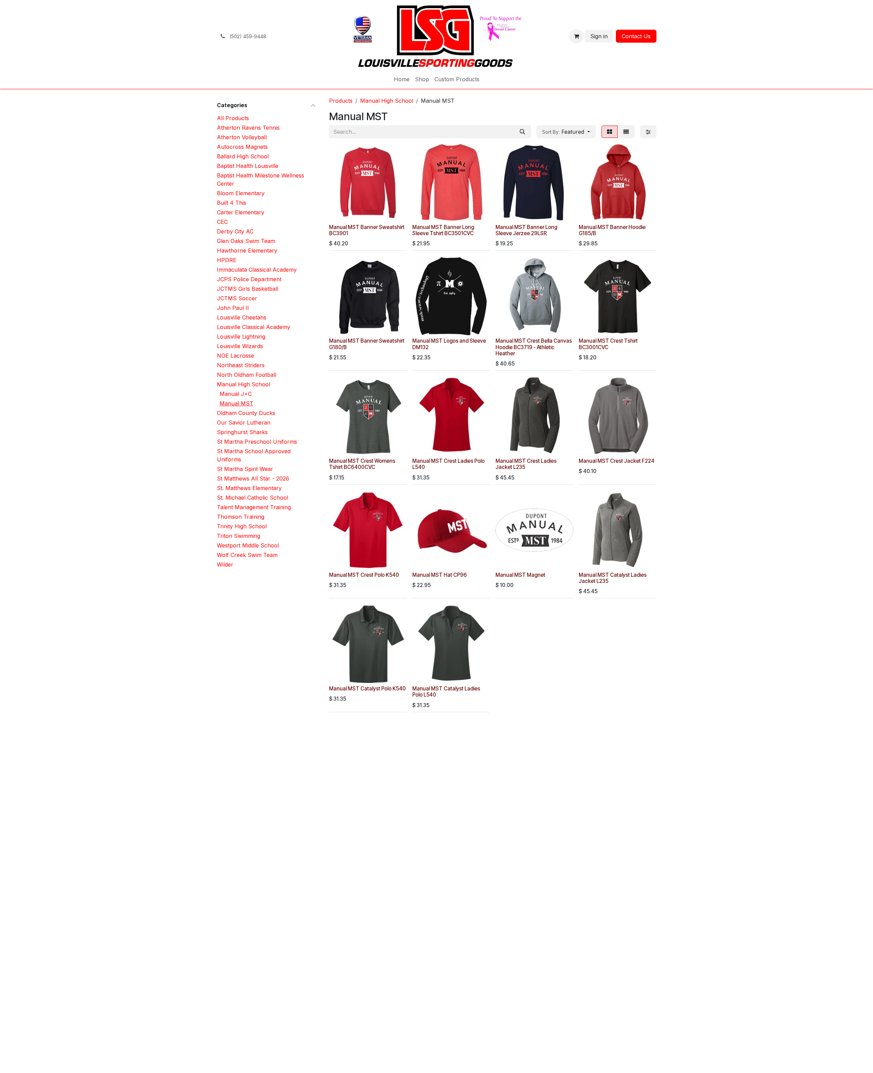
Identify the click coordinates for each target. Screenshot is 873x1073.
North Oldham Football (246, 374)
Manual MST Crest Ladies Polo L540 (448, 464)
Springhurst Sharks (242, 432)
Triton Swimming (238, 535)
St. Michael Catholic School (252, 497)
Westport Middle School (248, 545)
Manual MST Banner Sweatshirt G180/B (366, 344)
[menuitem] (401, 79)
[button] (566, 131)
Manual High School (243, 384)
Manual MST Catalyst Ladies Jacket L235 (613, 578)
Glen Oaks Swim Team (246, 241)
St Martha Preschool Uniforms (257, 441)
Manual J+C (236, 393)
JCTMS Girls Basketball (247, 288)
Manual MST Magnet (520, 575)
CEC (222, 221)
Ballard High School (243, 156)
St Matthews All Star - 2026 (253, 478)
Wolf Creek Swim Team (247, 555)
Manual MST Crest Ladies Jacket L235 (526, 464)
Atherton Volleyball (242, 137)
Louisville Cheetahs (241, 317)
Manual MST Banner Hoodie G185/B (612, 230)
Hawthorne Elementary (247, 250)
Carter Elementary (240, 212)
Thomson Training (240, 516)
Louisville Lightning (241, 336)
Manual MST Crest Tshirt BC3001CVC (608, 344)
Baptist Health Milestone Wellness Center (260, 179)
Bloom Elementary (241, 193)
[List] (626, 131)
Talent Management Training (254, 507)
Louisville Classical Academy (253, 327)
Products (341, 100)
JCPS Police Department (249, 279)
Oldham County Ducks (246, 413)
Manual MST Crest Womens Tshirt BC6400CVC (362, 464)
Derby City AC (235, 231)
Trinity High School (242, 526)
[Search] (522, 131)
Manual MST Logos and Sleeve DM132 (449, 344)
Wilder (225, 564)
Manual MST (236, 403)
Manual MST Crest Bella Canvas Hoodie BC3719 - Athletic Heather (533, 347)
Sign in (599, 36)
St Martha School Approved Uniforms (254, 455)
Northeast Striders (241, 365)
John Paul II (233, 307)
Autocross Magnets (242, 146)
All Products (233, 118)
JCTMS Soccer (237, 298)
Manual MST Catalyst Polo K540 (367, 688)
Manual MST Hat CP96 (439, 575)
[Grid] (609, 131)
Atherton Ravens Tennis (248, 127)
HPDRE (226, 260)
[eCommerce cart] (576, 36)
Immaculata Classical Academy (257, 269)
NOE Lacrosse (235, 355)
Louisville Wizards (240, 346)
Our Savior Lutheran (243, 422)
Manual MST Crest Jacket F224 (616, 461)
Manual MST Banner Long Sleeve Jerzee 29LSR (526, 230)
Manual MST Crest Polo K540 (364, 575)
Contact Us (636, 36)
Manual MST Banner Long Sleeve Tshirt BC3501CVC (443, 230)
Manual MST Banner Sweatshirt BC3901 (366, 230)
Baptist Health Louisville (247, 165)
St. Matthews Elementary (249, 488)
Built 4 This (231, 202)
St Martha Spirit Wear (245, 469)
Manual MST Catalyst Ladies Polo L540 (446, 691)
